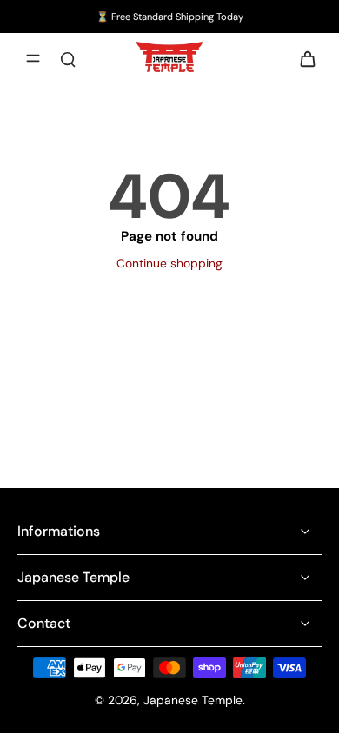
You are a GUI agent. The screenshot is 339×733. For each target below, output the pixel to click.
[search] (68, 58)
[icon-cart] (302, 58)
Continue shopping (169, 263)
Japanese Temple (193, 700)
